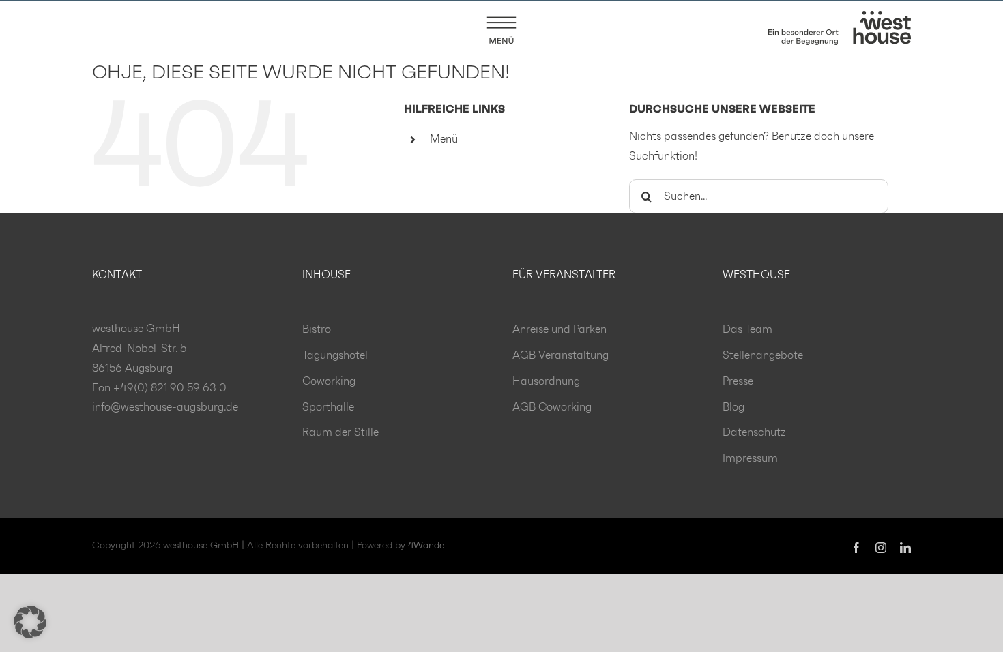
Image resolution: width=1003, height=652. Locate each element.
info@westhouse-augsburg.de (165, 407)
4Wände (426, 545)
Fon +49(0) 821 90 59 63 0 (159, 388)
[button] (30, 622)
